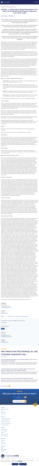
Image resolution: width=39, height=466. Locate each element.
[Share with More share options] (16, 16)
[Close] (37, 460)
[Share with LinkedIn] (5, 16)
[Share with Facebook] (9, 16)
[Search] (34, 2)
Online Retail (18, 316)
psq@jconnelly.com (4, 313)
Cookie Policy (20, 461)
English (2, 328)
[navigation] (37, 2)
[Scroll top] (35, 404)
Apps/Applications (24, 316)
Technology (9, 316)
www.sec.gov (3, 123)
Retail (14, 316)
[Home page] (5, 2)
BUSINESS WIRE (11, 42)
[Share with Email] (12, 16)
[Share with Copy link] (14, 16)
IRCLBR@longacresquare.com (6, 307)
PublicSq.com (3, 145)
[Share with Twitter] (7, 16)
